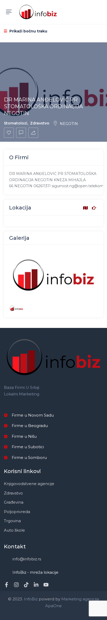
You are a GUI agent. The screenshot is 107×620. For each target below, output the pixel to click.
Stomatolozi (15, 123)
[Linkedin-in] (36, 584)
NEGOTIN (69, 123)
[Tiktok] (26, 584)
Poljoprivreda (17, 511)
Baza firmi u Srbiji (21, 387)
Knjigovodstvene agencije (29, 483)
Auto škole (14, 530)
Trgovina (12, 520)
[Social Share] (33, 133)
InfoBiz (30, 598)
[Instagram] (16, 584)
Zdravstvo (39, 123)
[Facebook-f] (6, 584)
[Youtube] (46, 584)
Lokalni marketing (21, 393)
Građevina (13, 502)
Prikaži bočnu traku (27, 31)
